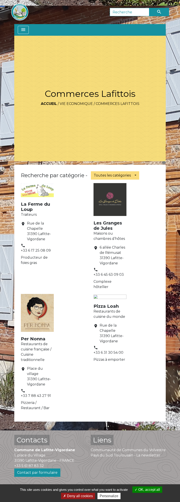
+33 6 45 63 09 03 (109, 274)
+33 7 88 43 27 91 (36, 396)
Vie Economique (76, 104)
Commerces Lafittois (117, 104)
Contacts (31, 440)
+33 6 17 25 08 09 (36, 250)
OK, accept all (148, 489)
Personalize (109, 496)
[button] (115, 175)
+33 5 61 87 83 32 (29, 466)
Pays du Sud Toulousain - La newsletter (125, 455)
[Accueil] (20, 12)
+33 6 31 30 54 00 (108, 352)
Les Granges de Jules (108, 225)
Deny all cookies (79, 496)
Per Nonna (33, 338)
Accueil (49, 104)
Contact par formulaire (37, 472)
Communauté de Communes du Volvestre (128, 450)
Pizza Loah (106, 306)
